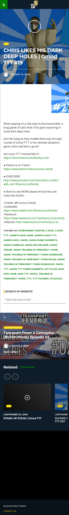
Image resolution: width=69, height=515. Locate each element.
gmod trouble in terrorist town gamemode (33, 254)
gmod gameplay (14, 245)
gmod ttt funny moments (26, 269)
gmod (24, 240)
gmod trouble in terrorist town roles (30, 259)
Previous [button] (2, 98)
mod (61, 269)
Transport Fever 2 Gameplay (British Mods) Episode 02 (29, 334)
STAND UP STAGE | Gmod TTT (23, 418)
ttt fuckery (40, 278)
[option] (25, 98)
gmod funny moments (43, 240)
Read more (11, 352)
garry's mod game (21, 235)
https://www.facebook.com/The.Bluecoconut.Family (34, 218)
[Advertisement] (34, 465)
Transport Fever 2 (13, 327)
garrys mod (11, 240)
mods (33, 273)
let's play (50, 269)
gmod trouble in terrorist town (35, 249)
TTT (6, 44)
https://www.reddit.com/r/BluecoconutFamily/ (31, 210)
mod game (10, 273)
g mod (50, 230)
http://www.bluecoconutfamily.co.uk (37, 222)
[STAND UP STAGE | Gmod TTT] (25, 98)
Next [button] (66, 98)
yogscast (56, 278)
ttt (28, 278)
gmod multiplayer (37, 245)
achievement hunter (31, 230)
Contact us (10, 511)
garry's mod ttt (45, 235)
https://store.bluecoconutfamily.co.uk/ (26, 158)
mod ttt (23, 273)
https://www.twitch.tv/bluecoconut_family (28, 169)
